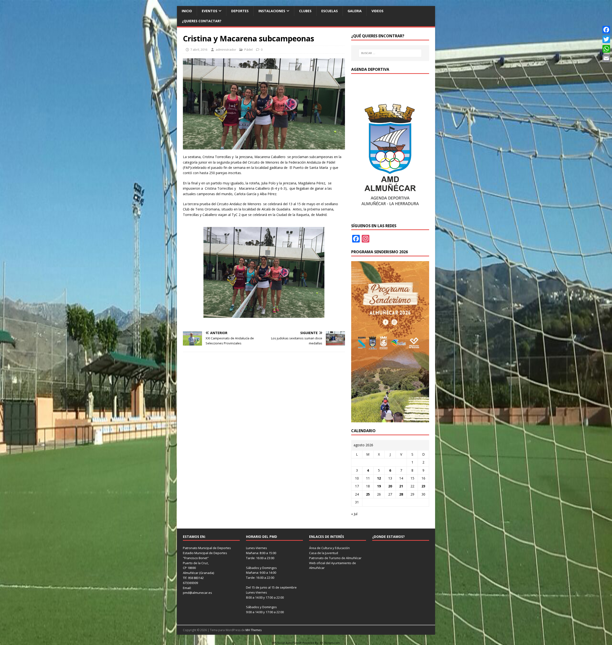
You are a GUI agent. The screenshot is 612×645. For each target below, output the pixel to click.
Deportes (240, 11)
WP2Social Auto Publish (287, 643)
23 (423, 486)
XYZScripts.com (330, 643)
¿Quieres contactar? (201, 21)
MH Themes (254, 630)
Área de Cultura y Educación (329, 548)
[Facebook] (606, 29)
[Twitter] (606, 39)
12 (379, 478)
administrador (226, 49)
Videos (377, 11)
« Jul (354, 514)
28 (401, 494)
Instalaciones (271, 11)
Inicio (187, 11)
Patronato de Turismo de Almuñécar (335, 558)
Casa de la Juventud (323, 553)
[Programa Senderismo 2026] (390, 419)
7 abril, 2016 (198, 49)
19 (379, 486)
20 (390, 486)
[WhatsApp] (606, 49)
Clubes (305, 11)
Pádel (248, 49)
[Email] (606, 58)
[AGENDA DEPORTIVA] (390, 214)
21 (401, 486)
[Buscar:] (390, 53)
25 (368, 494)
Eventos (209, 11)
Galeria (355, 11)
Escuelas (329, 11)
